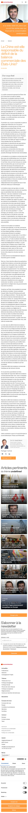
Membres (4, 709)
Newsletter (5, 697)
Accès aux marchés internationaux (11, 693)
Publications (5, 670)
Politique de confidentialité (8, 732)
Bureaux (4, 717)
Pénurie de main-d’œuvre (8, 687)
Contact (4, 715)
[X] (5, 453)
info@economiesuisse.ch (8, 747)
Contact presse (6, 719)
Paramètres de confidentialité (9, 728)
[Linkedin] (9, 453)
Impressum (13, 649)
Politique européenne (7, 689)
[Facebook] (2, 453)
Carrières (4, 711)
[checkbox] (1, 643)
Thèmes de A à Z (6, 681)
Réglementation (6, 691)
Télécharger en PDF (6, 458)
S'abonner (14, 653)
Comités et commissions (8, 707)
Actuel (2, 41)
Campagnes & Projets (7, 675)
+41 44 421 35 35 (6, 748)
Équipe (3, 705)
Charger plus (14, 615)
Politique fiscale (6, 685)
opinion (10, 41)
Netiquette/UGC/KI (6, 730)
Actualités (5, 668)
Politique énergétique (7, 683)
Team (3, 721)
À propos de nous (7, 701)
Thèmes (4, 678)
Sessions (4, 673)
